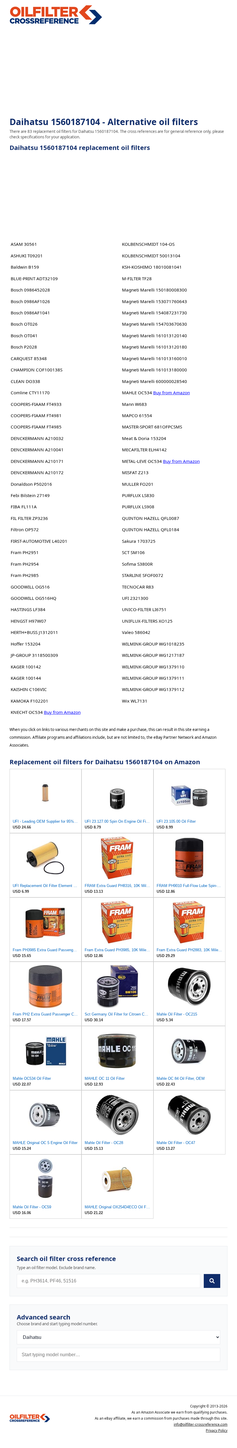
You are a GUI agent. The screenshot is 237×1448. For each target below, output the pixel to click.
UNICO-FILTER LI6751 (144, 609)
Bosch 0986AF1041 (30, 313)
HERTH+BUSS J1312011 (34, 632)
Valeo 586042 (136, 632)
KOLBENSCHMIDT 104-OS (148, 244)
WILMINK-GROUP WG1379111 (153, 678)
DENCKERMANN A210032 (37, 438)
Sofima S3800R (137, 564)
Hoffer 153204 (25, 644)
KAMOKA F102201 (29, 701)
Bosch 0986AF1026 (30, 301)
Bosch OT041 (24, 335)
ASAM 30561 (24, 244)
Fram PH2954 (25, 564)
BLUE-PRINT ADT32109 (34, 278)
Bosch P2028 (24, 347)
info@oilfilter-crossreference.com (200, 1424)
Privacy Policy (216, 1430)
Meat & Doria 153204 (144, 438)
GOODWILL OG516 (30, 587)
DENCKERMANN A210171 (37, 461)
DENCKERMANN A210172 (37, 472)
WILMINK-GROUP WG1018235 (153, 644)
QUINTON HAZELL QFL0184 (150, 529)
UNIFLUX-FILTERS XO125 (147, 621)
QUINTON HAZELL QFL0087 (150, 518)
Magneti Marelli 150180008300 (154, 290)
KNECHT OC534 (27, 712)
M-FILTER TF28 (137, 278)
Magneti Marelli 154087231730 (154, 313)
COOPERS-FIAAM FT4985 (36, 427)
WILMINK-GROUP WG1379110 (153, 667)
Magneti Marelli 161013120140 (154, 335)
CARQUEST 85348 (29, 358)
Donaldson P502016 (31, 484)
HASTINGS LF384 (28, 609)
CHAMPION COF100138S (36, 370)
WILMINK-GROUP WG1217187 (153, 655)
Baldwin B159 (25, 267)
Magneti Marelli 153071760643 (154, 301)
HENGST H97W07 (28, 621)
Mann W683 (134, 404)
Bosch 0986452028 (30, 290)
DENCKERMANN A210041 (37, 449)
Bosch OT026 (24, 324)
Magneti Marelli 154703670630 (154, 324)
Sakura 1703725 (138, 541)
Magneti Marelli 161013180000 (154, 370)
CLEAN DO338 (25, 381)
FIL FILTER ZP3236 (29, 518)
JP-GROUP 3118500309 (34, 655)
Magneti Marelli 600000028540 (154, 381)
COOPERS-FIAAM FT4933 (36, 404)
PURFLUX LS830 (138, 495)
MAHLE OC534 (137, 392)
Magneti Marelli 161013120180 (154, 347)
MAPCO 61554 (137, 415)
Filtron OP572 (25, 529)
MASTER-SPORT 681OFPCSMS (152, 427)
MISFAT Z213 (135, 472)
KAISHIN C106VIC (29, 689)
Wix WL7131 (134, 701)
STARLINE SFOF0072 (142, 575)
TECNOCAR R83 (138, 587)
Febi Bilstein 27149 (30, 495)
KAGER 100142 (26, 667)
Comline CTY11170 (30, 392)
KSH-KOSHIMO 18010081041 (152, 267)
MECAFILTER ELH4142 (144, 449)
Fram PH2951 (25, 552)
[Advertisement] (118, 71)
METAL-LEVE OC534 (142, 461)
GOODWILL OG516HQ (33, 598)
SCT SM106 (133, 552)
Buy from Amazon (62, 712)
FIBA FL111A (24, 506)
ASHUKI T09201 (27, 256)
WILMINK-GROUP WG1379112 (153, 689)
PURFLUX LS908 (138, 506)
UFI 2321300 (135, 598)
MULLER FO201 (137, 484)
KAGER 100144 (26, 678)
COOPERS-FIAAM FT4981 (36, 415)
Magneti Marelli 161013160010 (154, 358)
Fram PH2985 (25, 575)
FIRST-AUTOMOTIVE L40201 (39, 541)
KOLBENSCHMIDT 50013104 (151, 256)
